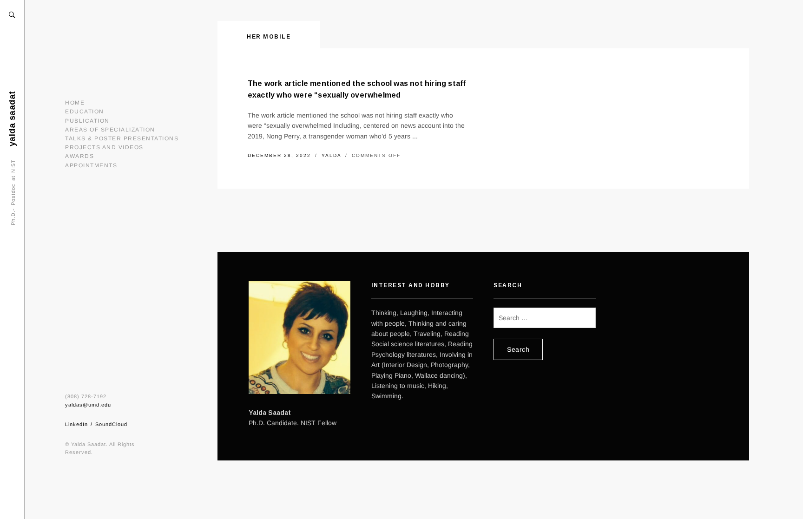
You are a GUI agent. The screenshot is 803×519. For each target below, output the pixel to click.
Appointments (91, 165)
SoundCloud (111, 424)
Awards (79, 156)
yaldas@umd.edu (88, 404)
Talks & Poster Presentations (121, 138)
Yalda (332, 155)
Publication (87, 121)
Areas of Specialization (110, 129)
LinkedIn (76, 424)
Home (75, 102)
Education (84, 111)
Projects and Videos (104, 147)
